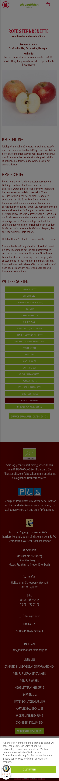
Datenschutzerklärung (14, 755)
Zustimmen (29, 769)
